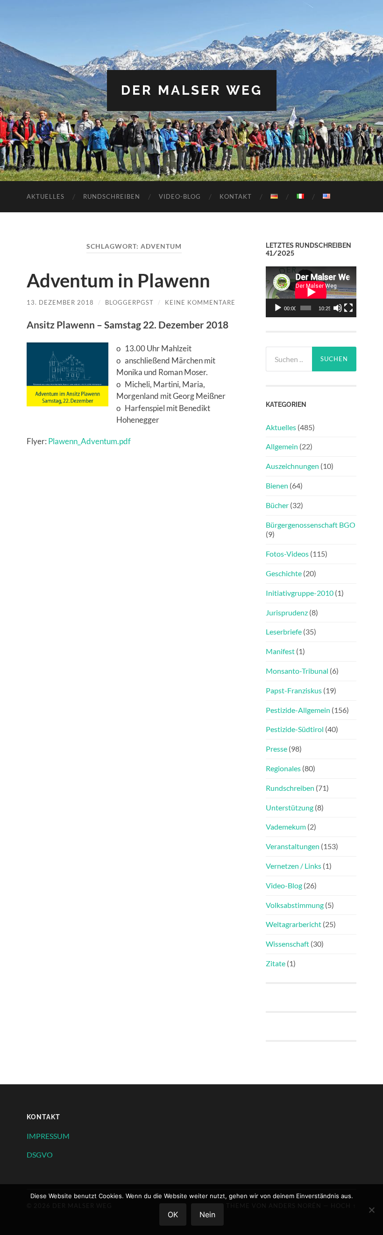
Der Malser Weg (191, 90)
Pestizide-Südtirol (295, 729)
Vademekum (286, 826)
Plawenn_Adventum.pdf (89, 441)
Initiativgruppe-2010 (299, 592)
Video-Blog (180, 196)
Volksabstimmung (295, 904)
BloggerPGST (129, 302)
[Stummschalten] (337, 308)
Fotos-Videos (287, 553)
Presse (276, 748)
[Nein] (371, 1209)
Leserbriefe (284, 631)
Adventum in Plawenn (118, 280)
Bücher (277, 505)
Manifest (280, 651)
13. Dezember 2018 (60, 302)
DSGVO (40, 1154)
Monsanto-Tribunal (297, 670)
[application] (311, 291)
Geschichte (284, 573)
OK (173, 1214)
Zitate (275, 963)
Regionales (283, 768)
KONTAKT (236, 196)
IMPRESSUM (48, 1135)
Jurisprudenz (287, 612)
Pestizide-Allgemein (298, 709)
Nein (207, 1214)
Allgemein (282, 446)
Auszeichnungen (292, 465)
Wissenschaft (287, 943)
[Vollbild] (348, 308)
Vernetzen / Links (293, 865)
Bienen (277, 485)
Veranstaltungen (292, 846)
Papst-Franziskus (294, 690)
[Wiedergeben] (278, 308)
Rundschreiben (111, 196)
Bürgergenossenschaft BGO (310, 524)
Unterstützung (289, 807)
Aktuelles (45, 196)
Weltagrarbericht (293, 924)
